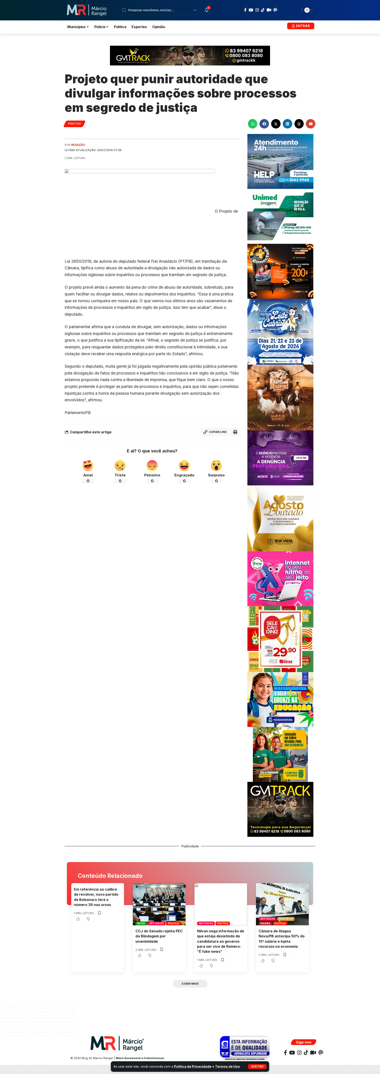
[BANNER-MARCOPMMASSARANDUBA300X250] (280, 699)
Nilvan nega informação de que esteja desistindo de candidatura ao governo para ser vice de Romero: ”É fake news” (220, 941)
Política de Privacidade (192, 1066)
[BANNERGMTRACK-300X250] (280, 809)
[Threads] (275, 10)
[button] (257, 1066)
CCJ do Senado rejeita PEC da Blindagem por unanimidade (159, 936)
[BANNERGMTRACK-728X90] (190, 55)
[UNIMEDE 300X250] (280, 216)
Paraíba (265, 923)
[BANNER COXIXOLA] (280, 331)
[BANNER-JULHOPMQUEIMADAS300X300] (280, 397)
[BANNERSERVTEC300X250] (280, 271)
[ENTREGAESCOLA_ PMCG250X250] (280, 754)
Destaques (157, 923)
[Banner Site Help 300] (280, 161)
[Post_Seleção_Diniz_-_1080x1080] (280, 638)
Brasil (141, 923)
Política (74, 123)
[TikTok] (263, 10)
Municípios (286, 918)
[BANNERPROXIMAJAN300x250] (280, 578)
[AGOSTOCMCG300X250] (280, 457)
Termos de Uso (227, 1066)
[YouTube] (251, 10)
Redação (78, 144)
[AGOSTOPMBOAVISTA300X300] (280, 518)
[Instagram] (257, 10)
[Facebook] (245, 10)
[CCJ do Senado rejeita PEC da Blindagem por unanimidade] (159, 904)
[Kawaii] (269, 10)
